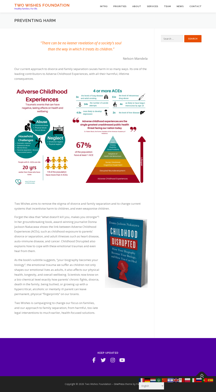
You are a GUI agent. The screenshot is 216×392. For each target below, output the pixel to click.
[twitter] (103, 360)
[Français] (142, 380)
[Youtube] (122, 360)
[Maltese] (182, 380)
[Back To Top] (202, 376)
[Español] (210, 380)
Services (152, 6)
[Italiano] (193, 380)
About (136, 6)
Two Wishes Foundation (42, 5)
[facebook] (93, 360)
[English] (176, 380)
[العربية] (159, 380)
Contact (196, 6)
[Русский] (199, 380)
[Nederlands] (153, 380)
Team (167, 6)
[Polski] (188, 380)
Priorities (120, 6)
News (180, 6)
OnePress (119, 384)
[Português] (205, 380)
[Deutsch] (147, 380)
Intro (104, 6)
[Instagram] (112, 360)
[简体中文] (165, 380)
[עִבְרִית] (170, 380)
